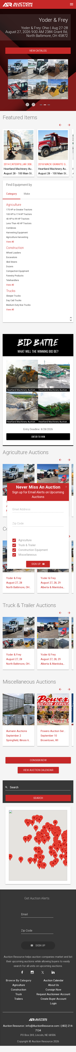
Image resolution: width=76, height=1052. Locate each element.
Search (38, 803)
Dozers (9, 272)
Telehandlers (12, 286)
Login (53, 1009)
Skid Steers (11, 268)
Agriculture (19, 540)
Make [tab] (27, 199)
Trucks (10, 297)
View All (10, 247)
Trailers (18, 1004)
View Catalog (38, 56)
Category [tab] (11, 199)
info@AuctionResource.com (42, 1031)
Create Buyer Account (53, 1004)
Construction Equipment (19, 550)
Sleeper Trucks (13, 301)
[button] (27, 110)
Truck (18, 1000)
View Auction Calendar (38, 776)
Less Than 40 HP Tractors (18, 229)
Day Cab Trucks (13, 306)
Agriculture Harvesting (17, 243)
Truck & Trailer (19, 545)
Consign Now (38, 766)
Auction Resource (13, 1031)
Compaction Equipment (17, 277)
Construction (15, 253)
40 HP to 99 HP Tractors (17, 224)
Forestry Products (15, 281)
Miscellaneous (19, 554)
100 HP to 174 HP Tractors (19, 220)
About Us (53, 990)
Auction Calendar (53, 986)
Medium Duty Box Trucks (18, 311)
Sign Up (36, 564)
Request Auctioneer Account (53, 1000)
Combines (11, 234)
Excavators (11, 263)
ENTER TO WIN (38, 442)
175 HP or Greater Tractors (19, 215)
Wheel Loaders (13, 258)
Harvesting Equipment (17, 238)
